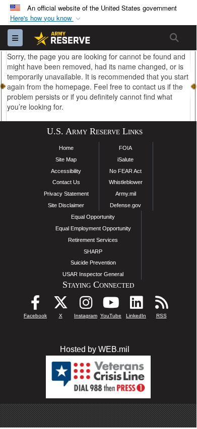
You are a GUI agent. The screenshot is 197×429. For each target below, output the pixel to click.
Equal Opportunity (93, 217)
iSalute (125, 159)
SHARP (93, 251)
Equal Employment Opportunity (93, 228)
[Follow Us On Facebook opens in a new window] (35, 305)
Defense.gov (125, 205)
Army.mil (125, 194)
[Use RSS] (161, 305)
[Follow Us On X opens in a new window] (60, 305)
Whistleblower (126, 182)
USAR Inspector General (92, 274)
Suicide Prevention (93, 263)
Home (66, 148)
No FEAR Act (125, 171)
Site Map (66, 159)
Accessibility (66, 171)
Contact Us (66, 182)
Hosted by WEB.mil (94, 349)
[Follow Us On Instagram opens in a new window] (85, 305)
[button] (46, 18)
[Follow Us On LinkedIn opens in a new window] (136, 305)
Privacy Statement (66, 194)
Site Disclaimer (66, 205)
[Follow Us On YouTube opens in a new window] (110, 305)
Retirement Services (93, 240)
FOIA (125, 148)
